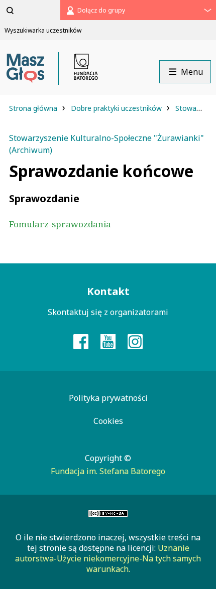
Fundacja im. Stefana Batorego (108, 471)
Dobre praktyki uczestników (117, 108)
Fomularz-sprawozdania (60, 224)
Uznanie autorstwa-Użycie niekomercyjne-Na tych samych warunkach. (108, 558)
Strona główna (34, 108)
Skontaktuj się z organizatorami (108, 312)
